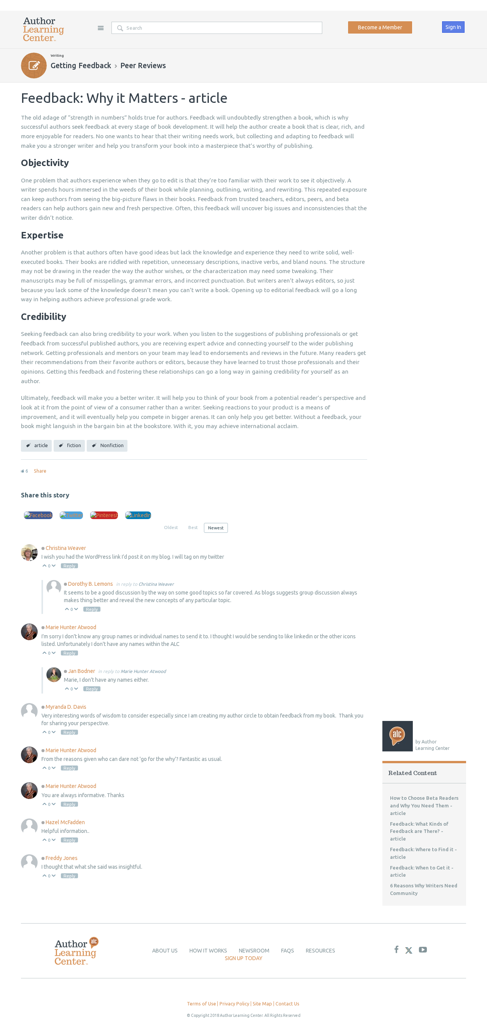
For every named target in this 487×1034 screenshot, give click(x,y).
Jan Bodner (82, 671)
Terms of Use (201, 1003)
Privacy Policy (234, 1003)
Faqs (287, 951)
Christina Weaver (66, 548)
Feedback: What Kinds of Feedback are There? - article (419, 831)
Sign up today (244, 958)
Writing (57, 55)
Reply (69, 565)
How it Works (208, 951)
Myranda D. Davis (66, 707)
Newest (216, 527)
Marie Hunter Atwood (71, 627)
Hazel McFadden (65, 822)
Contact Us (287, 1003)
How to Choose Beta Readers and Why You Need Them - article (424, 805)
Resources (320, 951)
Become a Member (380, 27)
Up (44, 566)
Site (100, 28)
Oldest (171, 527)
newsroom (254, 951)
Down (54, 566)
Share (40, 470)
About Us (165, 951)
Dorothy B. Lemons (91, 584)
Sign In (453, 27)
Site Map (262, 1003)
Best (193, 527)
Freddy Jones (62, 858)
